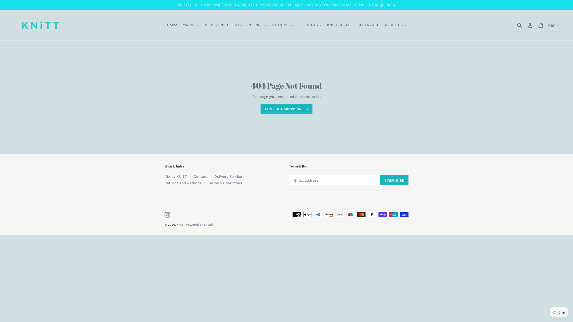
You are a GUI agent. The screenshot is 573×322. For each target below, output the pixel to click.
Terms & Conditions (225, 183)
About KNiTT (176, 176)
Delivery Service (228, 176)
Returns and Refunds (183, 183)
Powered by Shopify (200, 224)
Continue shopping (283, 109)
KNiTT (181, 224)
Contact (201, 176)
